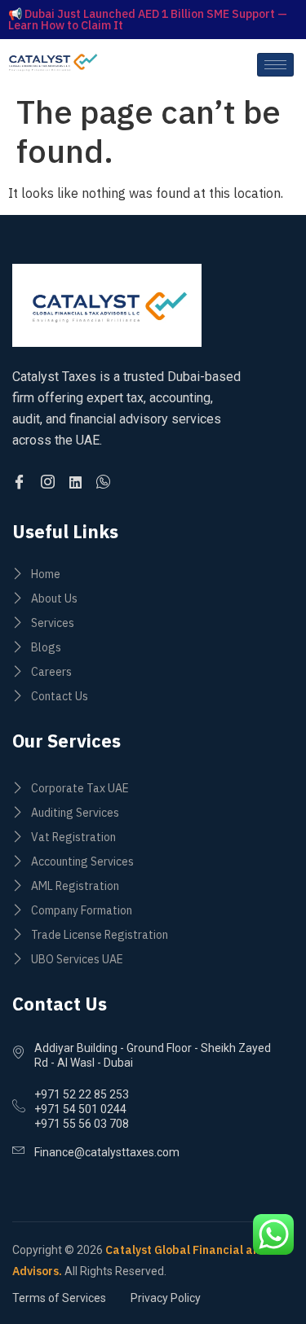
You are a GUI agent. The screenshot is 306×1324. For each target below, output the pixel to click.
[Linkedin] (77, 483)
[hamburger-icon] (275, 65)
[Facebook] (21, 483)
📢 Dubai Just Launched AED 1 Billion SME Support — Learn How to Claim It (147, 20)
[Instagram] (50, 483)
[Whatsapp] (105, 483)
